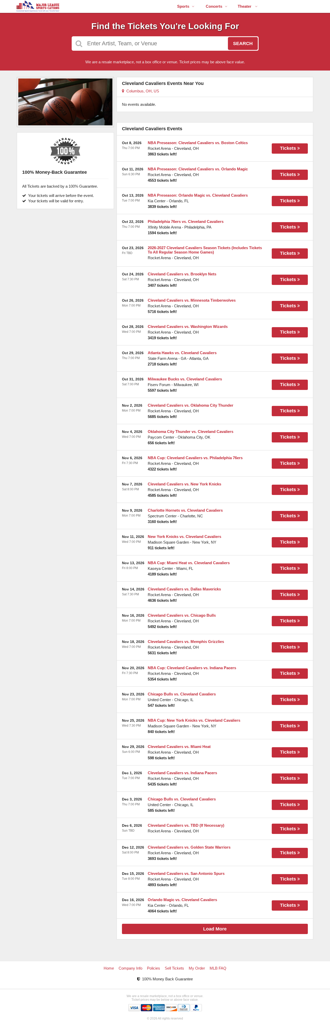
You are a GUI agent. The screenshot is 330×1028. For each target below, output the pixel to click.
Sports (183, 6)
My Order (197, 968)
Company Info (130, 968)
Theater (245, 6)
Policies (153, 968)
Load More (215, 928)
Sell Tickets (174, 968)
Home (109, 968)
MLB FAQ (218, 968)
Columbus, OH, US (141, 91)
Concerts (214, 6)
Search (243, 43)
